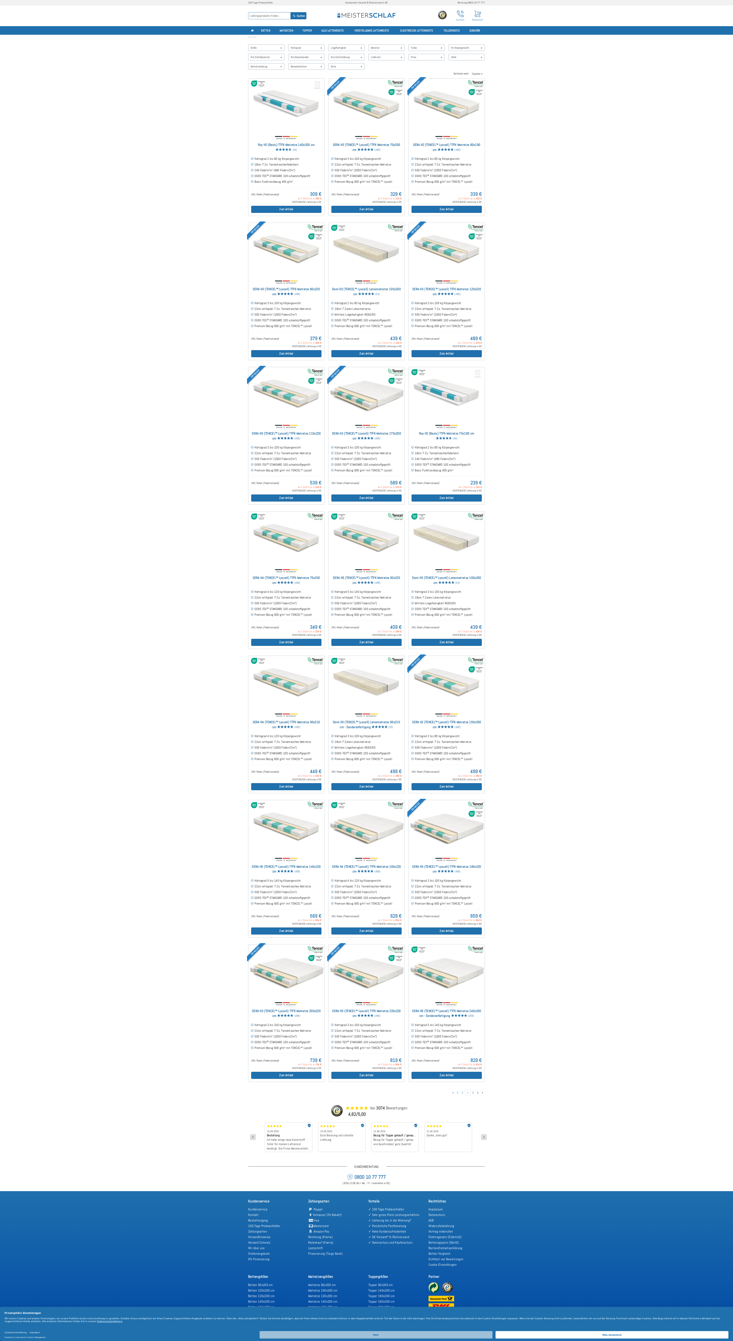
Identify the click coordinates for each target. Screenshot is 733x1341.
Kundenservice (257, 1209)
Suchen (300, 16)
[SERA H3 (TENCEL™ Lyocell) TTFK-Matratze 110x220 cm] (286, 394)
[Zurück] (452, 1092)
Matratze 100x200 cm (322, 1290)
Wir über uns (256, 1248)
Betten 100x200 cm (261, 1290)
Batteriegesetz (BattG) (444, 1242)
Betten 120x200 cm (261, 1296)
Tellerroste (452, 30)
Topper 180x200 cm (381, 1301)
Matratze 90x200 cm (322, 1285)
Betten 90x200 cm (260, 1285)
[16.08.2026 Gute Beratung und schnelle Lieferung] (288, 1124)
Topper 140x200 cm (381, 1290)
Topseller (476, 73)
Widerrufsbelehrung (441, 1226)
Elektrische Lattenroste (416, 30)
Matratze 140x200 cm (322, 1301)
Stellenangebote (259, 1253)
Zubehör (474, 30)
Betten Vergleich (439, 1253)
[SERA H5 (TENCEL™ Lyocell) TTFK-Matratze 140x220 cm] (286, 827)
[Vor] (482, 1092)
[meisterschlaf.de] (366, 13)
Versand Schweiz (259, 1242)
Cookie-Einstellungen (443, 1265)
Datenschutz (437, 1215)
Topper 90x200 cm (380, 1285)
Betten (265, 30)
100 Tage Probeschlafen (264, 1226)
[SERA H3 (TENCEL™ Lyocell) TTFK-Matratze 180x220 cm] (447, 827)
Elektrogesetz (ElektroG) (445, 1237)
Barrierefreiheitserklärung (446, 1248)
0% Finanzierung (259, 1259)
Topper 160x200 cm (381, 1296)
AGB (431, 1220)
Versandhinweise (259, 1237)
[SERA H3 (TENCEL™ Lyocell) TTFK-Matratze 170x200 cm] (366, 394)
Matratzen (286, 30)
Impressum (436, 1209)
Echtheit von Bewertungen (446, 1259)
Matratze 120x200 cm (322, 1296)
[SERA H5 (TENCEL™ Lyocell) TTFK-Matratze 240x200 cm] (447, 971)
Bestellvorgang (258, 1220)
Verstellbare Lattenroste (371, 30)
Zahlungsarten (257, 1231)
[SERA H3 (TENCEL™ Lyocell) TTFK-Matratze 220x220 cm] (366, 971)
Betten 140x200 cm (261, 1301)
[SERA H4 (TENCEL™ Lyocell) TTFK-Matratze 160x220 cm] (366, 827)
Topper (307, 30)
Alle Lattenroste (332, 30)
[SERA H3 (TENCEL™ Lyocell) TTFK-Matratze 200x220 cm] (286, 971)
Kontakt (253, 1215)
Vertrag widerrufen (441, 1231)
